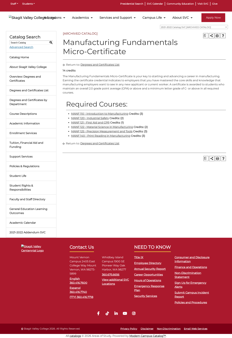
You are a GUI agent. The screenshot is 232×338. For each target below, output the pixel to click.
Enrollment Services (23, 133)
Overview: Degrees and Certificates (25, 78)
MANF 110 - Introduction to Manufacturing (99, 113)
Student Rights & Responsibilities (21, 187)
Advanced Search (21, 47)
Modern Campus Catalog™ (147, 335)
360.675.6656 (110, 274)
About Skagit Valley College (28, 67)
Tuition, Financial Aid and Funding (26, 144)
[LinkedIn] (116, 313)
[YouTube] (125, 313)
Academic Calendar (23, 222)
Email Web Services (195, 328)
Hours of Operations (147, 280)
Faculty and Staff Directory (27, 199)
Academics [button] (80, 17)
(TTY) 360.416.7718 (81, 297)
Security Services (145, 296)
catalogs (75, 335)
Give (214, 3)
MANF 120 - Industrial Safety (90, 118)
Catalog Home (19, 57)
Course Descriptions (23, 113)
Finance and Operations (191, 267)
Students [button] (27, 3)
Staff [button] (13, 3)
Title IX (138, 257)
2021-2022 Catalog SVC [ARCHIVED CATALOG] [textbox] (186, 27)
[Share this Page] (211, 35)
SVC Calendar (155, 3)
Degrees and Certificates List (29, 90)
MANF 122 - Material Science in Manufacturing (102, 127)
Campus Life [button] (152, 17)
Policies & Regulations (24, 166)
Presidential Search (131, 3)
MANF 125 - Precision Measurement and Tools (101, 131)
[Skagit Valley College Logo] (32, 18)
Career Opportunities (148, 274)
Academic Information (25, 123)
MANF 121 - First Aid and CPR (90, 122)
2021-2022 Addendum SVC (28, 232)
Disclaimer (147, 328)
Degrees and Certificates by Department (28, 102)
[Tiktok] (107, 313)
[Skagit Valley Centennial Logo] (38, 250)
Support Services (21, 156)
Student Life (18, 175)
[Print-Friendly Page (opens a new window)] (217, 35)
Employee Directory (147, 263)
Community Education (180, 3)
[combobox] (194, 27)
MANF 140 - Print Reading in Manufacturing (100, 135)
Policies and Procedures (191, 302)
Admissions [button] (52, 17)
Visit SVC (203, 3)
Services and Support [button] (116, 17)
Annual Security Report (150, 268)
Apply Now (213, 17)
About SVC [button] (180, 17)
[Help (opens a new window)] (223, 35)
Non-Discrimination (169, 328)
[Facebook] (98, 313)
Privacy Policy (128, 328)
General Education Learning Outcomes (28, 211)
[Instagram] (133, 313)
